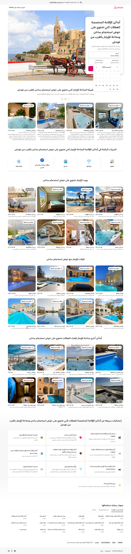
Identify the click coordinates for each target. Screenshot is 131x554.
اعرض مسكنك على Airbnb (17, 7)
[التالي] (62, 99)
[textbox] (112, 63)
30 (113, 89)
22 (117, 85)
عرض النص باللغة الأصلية (56, 2)
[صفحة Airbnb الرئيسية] (118, 7)
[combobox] (104, 56)
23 (113, 85)
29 (117, 89)
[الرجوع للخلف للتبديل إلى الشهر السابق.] (117, 67)
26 (103, 85)
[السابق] (69, 99)
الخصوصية (107, 551)
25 (106, 85)
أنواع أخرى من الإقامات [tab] (117, 510)
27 (99, 85)
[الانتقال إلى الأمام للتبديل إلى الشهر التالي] (96, 67)
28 (96, 85)
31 (110, 89)
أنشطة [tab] (94, 510)
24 (110, 85)
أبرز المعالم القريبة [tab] (103, 510)
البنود (101, 551)
